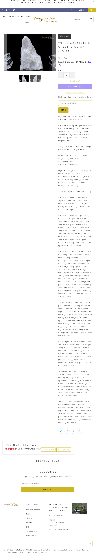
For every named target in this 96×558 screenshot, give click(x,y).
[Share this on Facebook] (67, 431)
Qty (59, 70)
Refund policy (31, 536)
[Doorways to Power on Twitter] (14, 10)
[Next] (54, 52)
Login (81, 10)
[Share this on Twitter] (60, 431)
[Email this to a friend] (79, 431)
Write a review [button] (48, 449)
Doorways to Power (17, 550)
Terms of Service (32, 531)
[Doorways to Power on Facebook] (3, 10)
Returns (29, 522)
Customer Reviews (33, 509)
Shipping (29, 518)
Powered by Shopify (40, 552)
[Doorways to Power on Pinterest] (10, 10)
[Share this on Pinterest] (73, 431)
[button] (12, 17)
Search (28, 514)
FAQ (27, 527)
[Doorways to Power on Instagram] (6, 10)
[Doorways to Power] (45, 19)
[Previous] (5, 52)
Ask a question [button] (64, 449)
